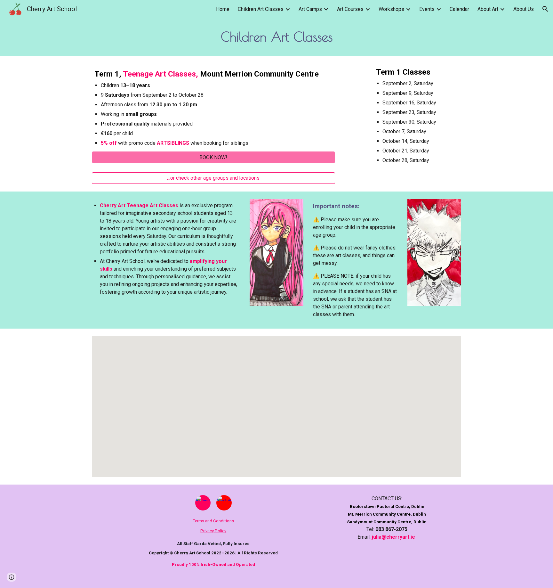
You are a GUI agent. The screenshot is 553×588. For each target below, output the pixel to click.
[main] (276, 37)
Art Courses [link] (350, 9)
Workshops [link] (391, 9)
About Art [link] (487, 9)
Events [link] (427, 9)
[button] (545, 9)
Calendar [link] (459, 9)
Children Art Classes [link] (261, 9)
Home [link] (222, 9)
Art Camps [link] (310, 9)
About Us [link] (523, 9)
